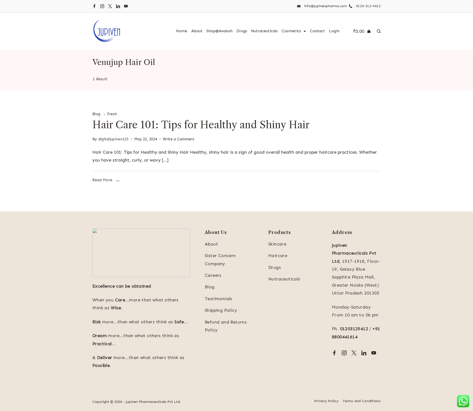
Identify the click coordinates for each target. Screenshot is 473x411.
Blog (96, 114)
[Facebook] (94, 6)
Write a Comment (178, 140)
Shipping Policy (221, 310)
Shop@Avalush (219, 31)
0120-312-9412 (368, 6)
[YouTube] (126, 6)
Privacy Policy (326, 401)
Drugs (241, 31)
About (197, 31)
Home (181, 31)
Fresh (112, 114)
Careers (213, 275)
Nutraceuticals (264, 31)
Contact (317, 31)
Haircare (277, 255)
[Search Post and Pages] (377, 31)
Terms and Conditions (362, 401)
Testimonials (218, 298)
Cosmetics (291, 31)
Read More (102, 180)
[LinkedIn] (118, 6)
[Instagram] (102, 6)
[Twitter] (110, 6)
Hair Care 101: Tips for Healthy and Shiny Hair (200, 125)
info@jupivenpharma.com (325, 6)
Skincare (277, 244)
